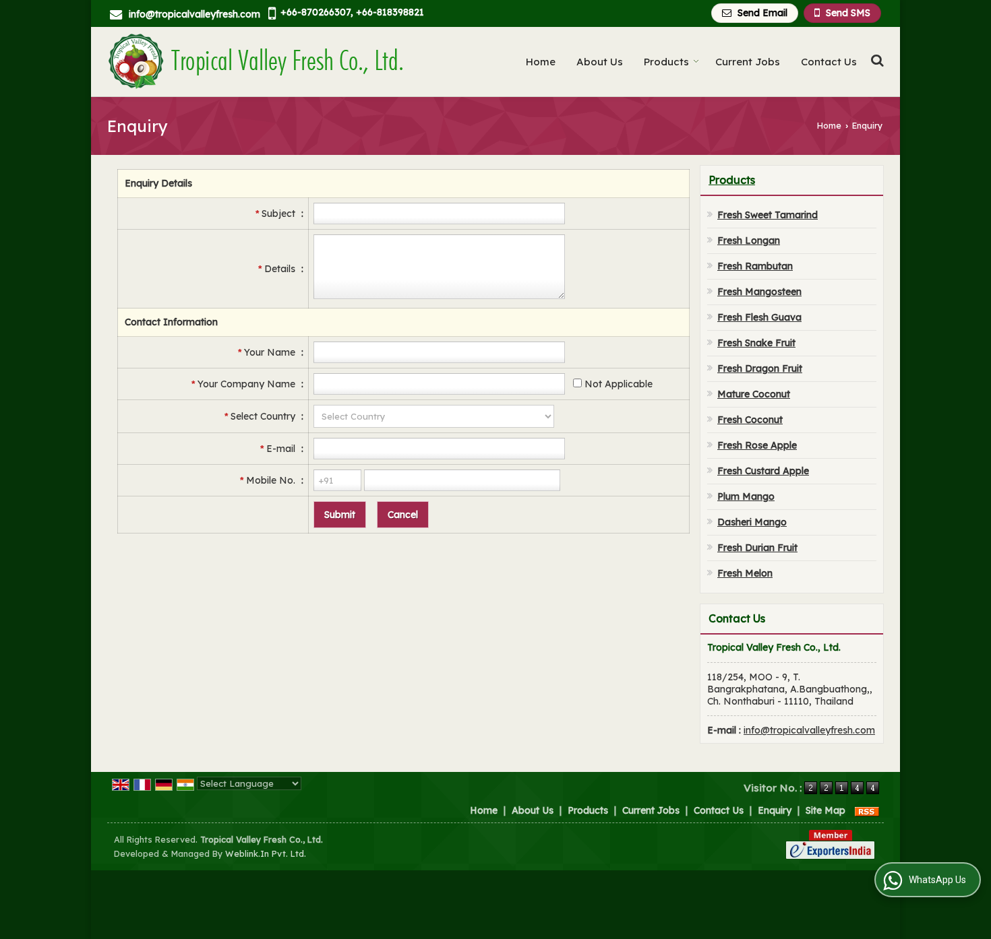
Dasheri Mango (752, 522)
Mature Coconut (753, 394)
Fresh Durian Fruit (757, 548)
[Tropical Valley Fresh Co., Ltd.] (255, 62)
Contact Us (829, 61)
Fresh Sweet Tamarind (767, 215)
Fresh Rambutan (755, 266)
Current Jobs (747, 61)
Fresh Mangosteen (759, 292)
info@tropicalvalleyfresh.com (194, 14)
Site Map (825, 810)
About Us (599, 61)
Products (666, 61)
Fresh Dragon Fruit (759, 368)
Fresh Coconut (750, 420)
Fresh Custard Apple (763, 471)
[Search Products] (875, 60)
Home (540, 61)
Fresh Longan (748, 240)
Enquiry (774, 810)
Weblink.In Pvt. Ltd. (265, 853)
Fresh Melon (745, 573)
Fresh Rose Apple (757, 445)
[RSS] (867, 810)
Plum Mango (746, 496)
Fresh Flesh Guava (759, 317)
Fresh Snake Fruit (756, 343)
